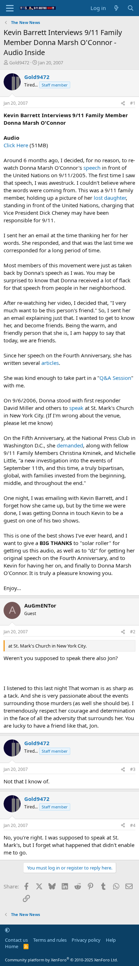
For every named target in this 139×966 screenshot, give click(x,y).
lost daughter (110, 197)
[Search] (131, 8)
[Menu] (9, 8)
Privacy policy (86, 940)
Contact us (16, 940)
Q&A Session (115, 377)
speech (92, 167)
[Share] (123, 103)
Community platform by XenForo (61, 959)
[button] (7, 930)
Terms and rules (50, 940)
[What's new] (116, 8)
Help (111, 940)
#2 (132, 632)
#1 (132, 103)
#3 (132, 769)
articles (50, 362)
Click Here (16, 145)
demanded (70, 445)
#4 (132, 825)
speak (76, 407)
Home (11, 946)
